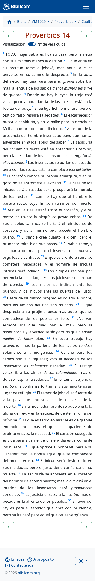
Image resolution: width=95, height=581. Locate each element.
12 (32, 195)
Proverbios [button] (64, 21)
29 (20, 419)
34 (22, 493)
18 (45, 270)
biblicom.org (22, 572)
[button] (8, 35)
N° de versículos (51, 44)
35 (69, 500)
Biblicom (20, 6)
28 (19, 405)
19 (27, 283)
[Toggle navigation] (86, 6)
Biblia (22, 21)
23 (48, 337)
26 (51, 378)
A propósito (40, 559)
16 (60, 243)
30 (53, 432)
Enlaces (14, 559)
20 (4, 297)
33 (19, 473)
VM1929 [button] (39, 21)
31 (25, 446)
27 (34, 392)
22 (73, 317)
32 (37, 460)
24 (57, 351)
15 (18, 236)
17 (42, 256)
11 (65, 182)
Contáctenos (19, 565)
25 (70, 365)
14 (84, 216)
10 (4, 175)
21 (77, 304)
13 (4, 209)
